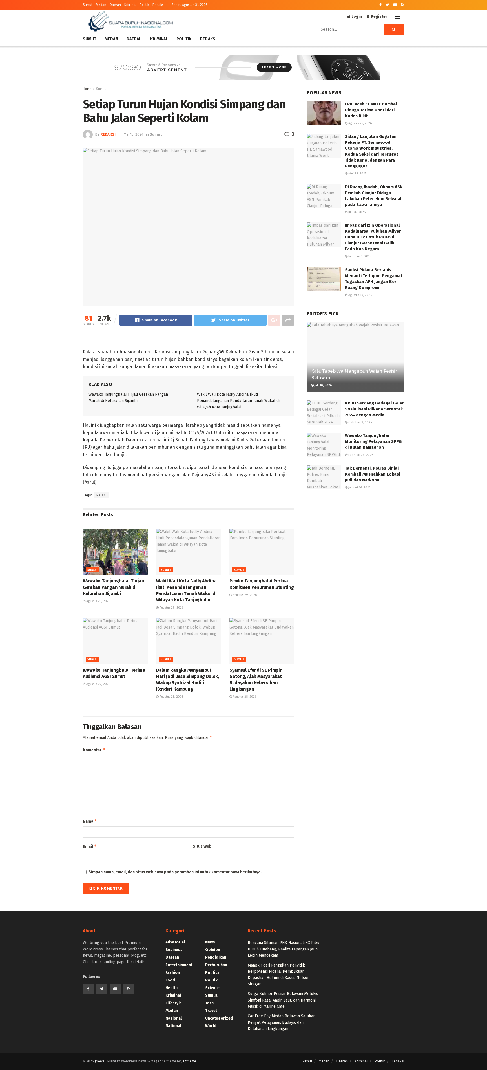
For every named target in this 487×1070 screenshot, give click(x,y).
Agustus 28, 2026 (171, 696)
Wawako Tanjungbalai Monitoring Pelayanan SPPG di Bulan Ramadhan (373, 441)
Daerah (115, 5)
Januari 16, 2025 (358, 487)
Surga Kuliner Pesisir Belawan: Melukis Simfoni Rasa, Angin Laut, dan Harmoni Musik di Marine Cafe (283, 1000)
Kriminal (130, 5)
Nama (90, 821)
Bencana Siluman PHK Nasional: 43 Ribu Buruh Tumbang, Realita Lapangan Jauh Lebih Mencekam (283, 949)
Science (212, 987)
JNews (99, 1061)
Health (171, 987)
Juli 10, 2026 (323, 385)
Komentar (94, 749)
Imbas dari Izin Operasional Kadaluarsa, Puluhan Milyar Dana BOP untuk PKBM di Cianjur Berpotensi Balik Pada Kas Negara (373, 237)
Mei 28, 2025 (356, 173)
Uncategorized (219, 1018)
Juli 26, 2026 (356, 212)
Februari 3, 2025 (359, 256)
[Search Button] (394, 29)
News (210, 942)
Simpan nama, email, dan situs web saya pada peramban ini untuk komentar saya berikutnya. (175, 872)
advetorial (175, 942)
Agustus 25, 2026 (359, 123)
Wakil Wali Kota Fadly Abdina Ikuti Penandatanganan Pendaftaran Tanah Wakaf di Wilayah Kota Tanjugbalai (238, 401)
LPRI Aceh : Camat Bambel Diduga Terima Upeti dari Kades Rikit (371, 109)
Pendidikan (215, 957)
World (210, 1025)
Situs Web (202, 846)
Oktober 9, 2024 (359, 422)
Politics (212, 972)
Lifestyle (173, 1003)
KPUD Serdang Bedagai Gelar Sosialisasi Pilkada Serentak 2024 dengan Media (374, 409)
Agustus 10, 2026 (359, 295)
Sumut (87, 5)
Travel (211, 1010)
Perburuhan (216, 965)
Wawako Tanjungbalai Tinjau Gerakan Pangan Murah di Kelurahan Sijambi (113, 587)
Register (378, 16)
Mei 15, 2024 (133, 134)
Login (356, 16)
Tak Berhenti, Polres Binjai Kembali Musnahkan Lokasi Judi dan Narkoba (372, 474)
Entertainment (178, 965)
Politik (144, 5)
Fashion (172, 972)
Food (170, 980)
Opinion (212, 949)
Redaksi (158, 5)
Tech (209, 1003)
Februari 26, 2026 (360, 455)
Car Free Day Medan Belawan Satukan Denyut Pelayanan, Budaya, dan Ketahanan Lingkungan (281, 1022)
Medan (101, 5)
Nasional (173, 1018)
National (173, 1025)
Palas (101, 495)
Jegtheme (188, 1061)
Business (174, 949)
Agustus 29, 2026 (97, 601)
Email (90, 846)
